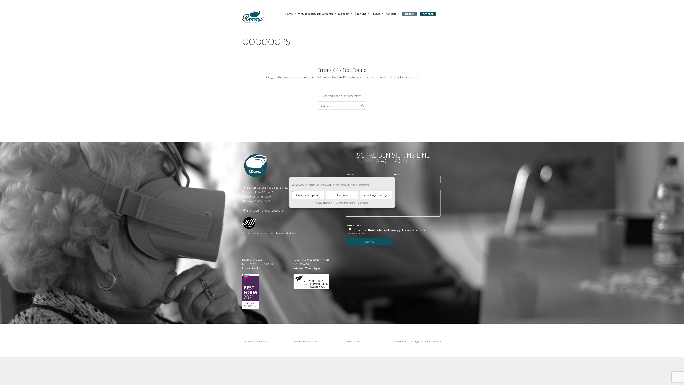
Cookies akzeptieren (308, 195)
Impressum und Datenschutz (265, 210)
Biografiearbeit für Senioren (307, 341)
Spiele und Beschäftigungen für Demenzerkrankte (417, 341)
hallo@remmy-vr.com (260, 196)
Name (350, 174)
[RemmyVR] (253, 21)
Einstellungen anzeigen (375, 195)
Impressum (362, 202)
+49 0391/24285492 (260, 192)
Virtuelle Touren (351, 341)
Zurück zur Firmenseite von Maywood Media (269, 233)
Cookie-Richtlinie (324, 202)
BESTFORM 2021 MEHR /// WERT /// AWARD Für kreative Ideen (257, 264)
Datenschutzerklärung (344, 202)
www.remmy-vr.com (259, 201)
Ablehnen (342, 195)
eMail (398, 174)
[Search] (362, 105)
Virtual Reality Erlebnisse (256, 341)
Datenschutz (354, 225)
